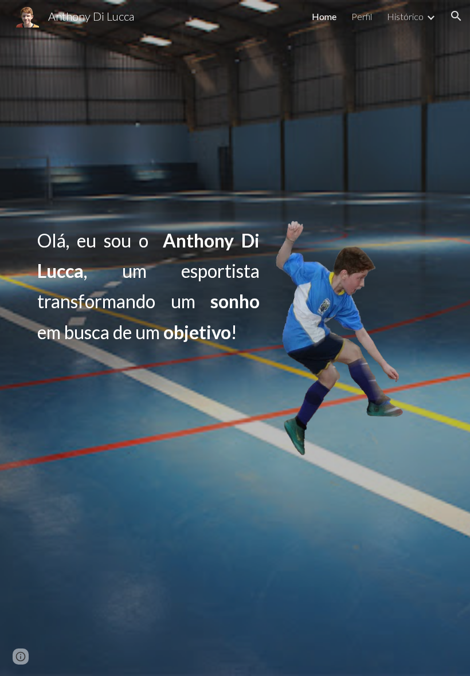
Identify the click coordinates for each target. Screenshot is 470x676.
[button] (456, 16)
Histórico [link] (405, 16)
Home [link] (324, 16)
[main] (148, 286)
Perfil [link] (361, 16)
